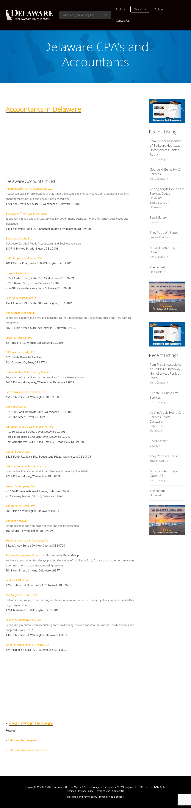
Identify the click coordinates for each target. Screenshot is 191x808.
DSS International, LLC (20, 352)
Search (138, 9)
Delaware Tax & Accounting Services (28, 372)
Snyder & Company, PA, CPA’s (23, 620)
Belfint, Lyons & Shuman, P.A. (24, 258)
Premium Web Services (111, 796)
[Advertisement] (71, 141)
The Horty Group (16, 406)
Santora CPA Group (17, 580)
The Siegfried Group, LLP (21, 595)
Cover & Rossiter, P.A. (19, 337)
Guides (159, 9)
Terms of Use (102, 791)
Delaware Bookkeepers (21, 740)
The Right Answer (17, 521)
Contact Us (123, 20)
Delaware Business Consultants (27, 750)
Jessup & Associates (18, 451)
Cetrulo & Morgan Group (21, 298)
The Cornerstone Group (20, 312)
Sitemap (71, 791)
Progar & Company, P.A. (20, 486)
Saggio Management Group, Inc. (26, 555)
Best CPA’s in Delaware (31, 723)
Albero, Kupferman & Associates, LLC (29, 188)
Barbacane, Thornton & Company (26, 213)
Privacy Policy (85, 791)
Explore (120, 9)
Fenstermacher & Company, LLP (26, 392)
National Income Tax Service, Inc (26, 466)
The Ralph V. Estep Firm (20, 506)
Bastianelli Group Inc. (19, 238)
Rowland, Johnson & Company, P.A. (27, 540)
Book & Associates (17, 273)
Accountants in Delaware (43, 109)
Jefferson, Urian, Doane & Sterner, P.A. (29, 426)
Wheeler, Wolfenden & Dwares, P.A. (28, 644)
